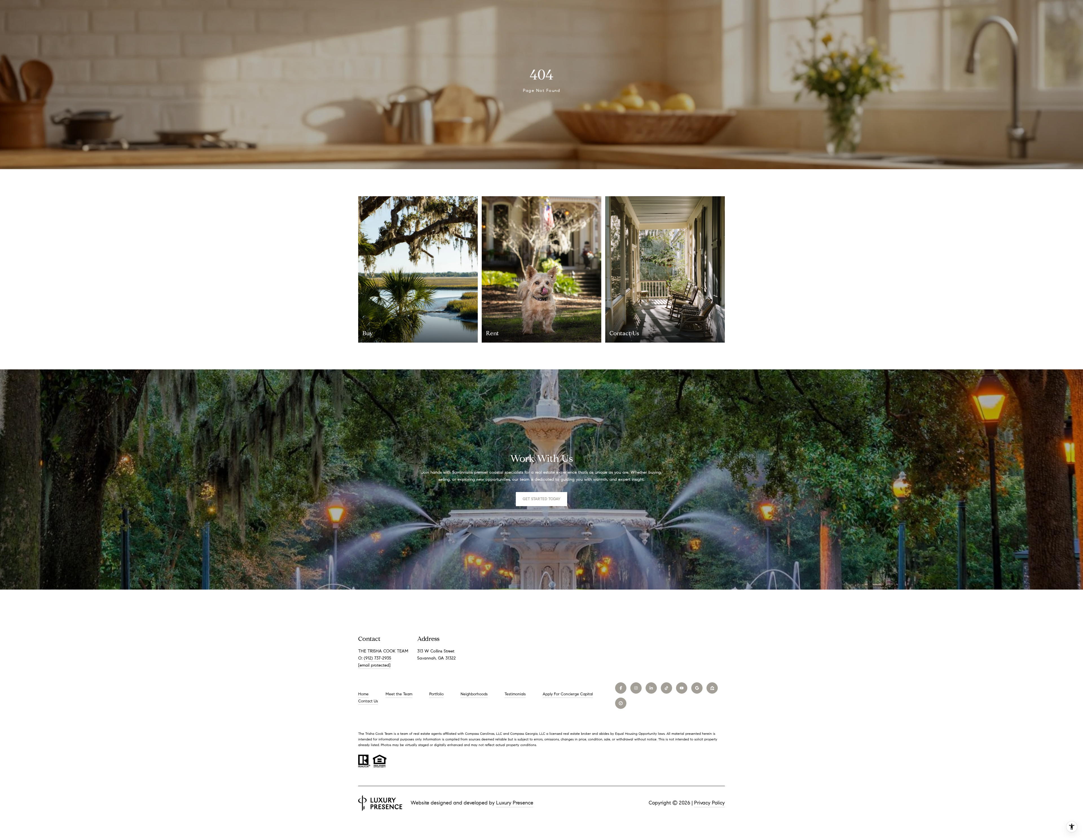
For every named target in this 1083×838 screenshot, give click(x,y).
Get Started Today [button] (541, 499)
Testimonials (515, 694)
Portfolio (436, 694)
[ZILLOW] (712, 688)
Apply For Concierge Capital (568, 694)
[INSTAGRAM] (636, 688)
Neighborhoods (474, 694)
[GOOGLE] (697, 688)
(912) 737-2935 (377, 658)
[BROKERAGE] (620, 703)
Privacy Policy (709, 803)
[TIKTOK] (666, 688)
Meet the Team (399, 694)
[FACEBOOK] (620, 688)
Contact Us (368, 701)
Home (363, 694)
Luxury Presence (514, 803)
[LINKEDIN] (651, 688)
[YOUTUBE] (681, 688)
